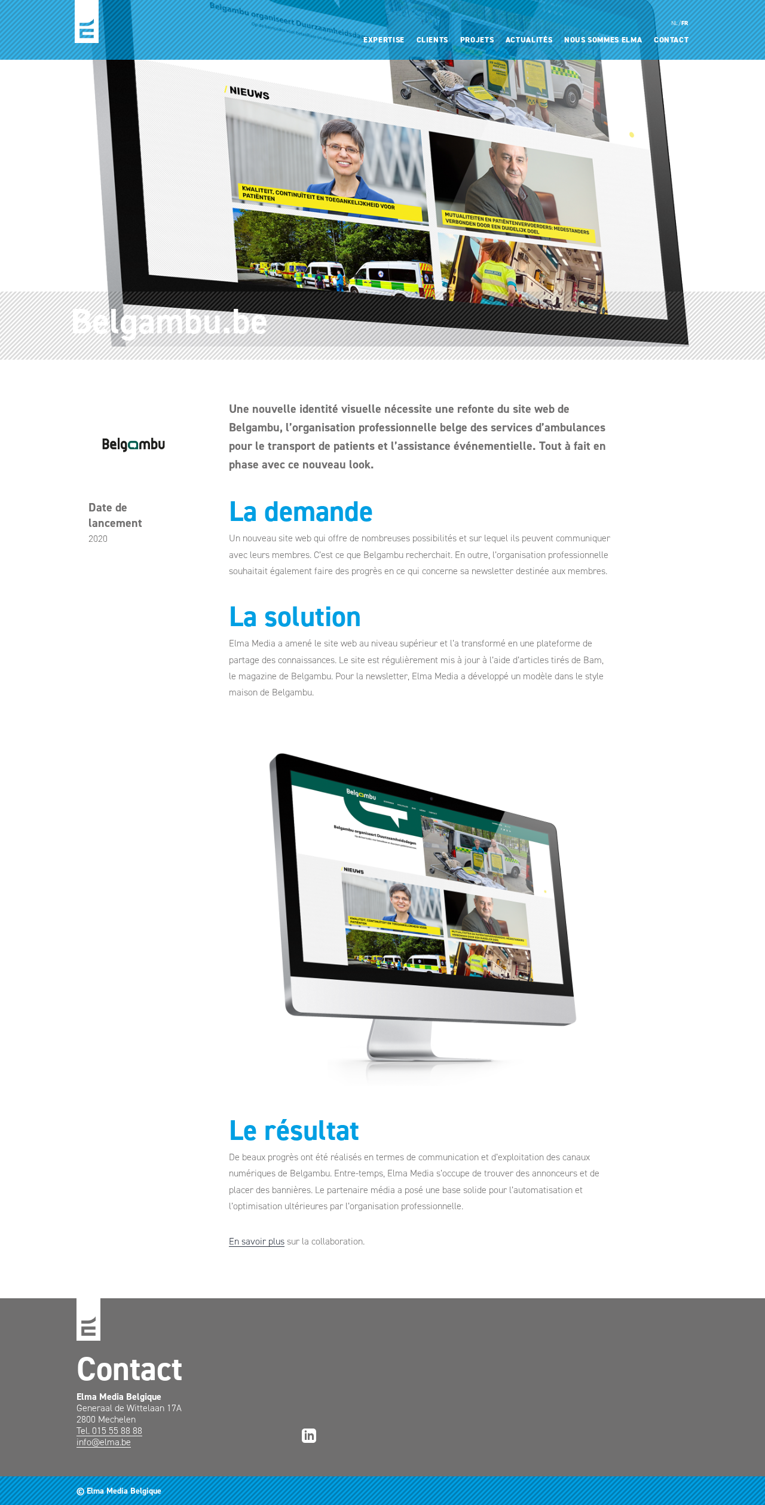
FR (684, 23)
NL (674, 23)
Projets (477, 40)
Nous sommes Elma (603, 40)
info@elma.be (103, 1442)
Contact (671, 40)
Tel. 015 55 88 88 (109, 1430)
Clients (433, 40)
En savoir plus (256, 1241)
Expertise (384, 40)
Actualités (529, 40)
